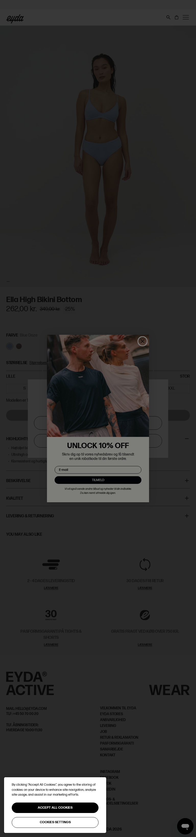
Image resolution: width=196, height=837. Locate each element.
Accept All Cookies (55, 808)
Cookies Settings (55, 822)
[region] (55, 805)
